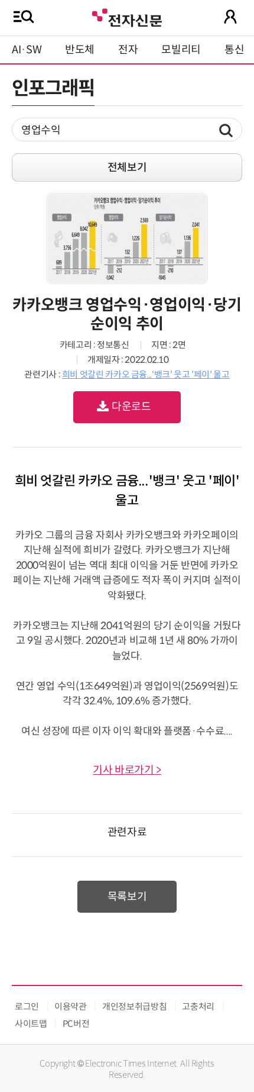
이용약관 (70, 1006)
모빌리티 (181, 49)
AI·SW (26, 49)
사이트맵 (31, 1023)
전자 (128, 49)
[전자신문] (127, 16)
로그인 (27, 1006)
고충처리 (198, 1006)
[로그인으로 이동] (230, 16)
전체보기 (127, 167)
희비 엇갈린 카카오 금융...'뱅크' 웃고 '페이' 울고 (146, 374)
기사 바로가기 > (127, 770)
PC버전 (76, 1023)
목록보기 (127, 896)
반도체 (80, 49)
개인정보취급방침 (134, 1006)
